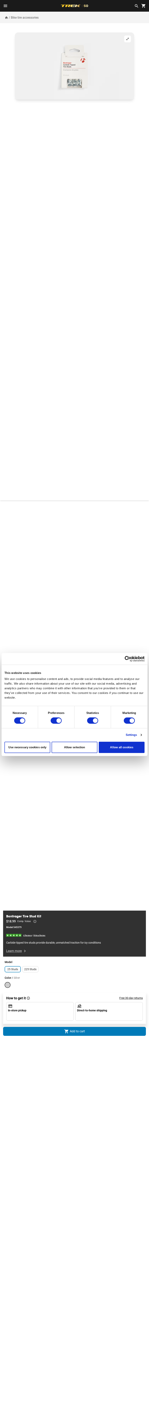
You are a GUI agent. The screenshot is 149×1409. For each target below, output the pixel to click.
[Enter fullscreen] (127, 39)
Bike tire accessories (25, 17)
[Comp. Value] (35, 921)
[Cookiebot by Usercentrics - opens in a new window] (128, 659)
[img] (14, 935)
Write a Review (39, 935)
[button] (74, 66)
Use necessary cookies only (27, 747)
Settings (131, 735)
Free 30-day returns (131, 998)
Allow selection (74, 747)
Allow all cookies (121, 747)
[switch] (56, 721)
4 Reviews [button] (27, 935)
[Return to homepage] (6, 17)
